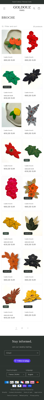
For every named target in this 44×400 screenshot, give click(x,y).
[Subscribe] (37, 352)
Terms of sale (28, 392)
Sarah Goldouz (21, 389)
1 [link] (16, 328)
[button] (4, 8)
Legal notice (38, 392)
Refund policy (24, 395)
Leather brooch (8, 57)
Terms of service (12, 395)
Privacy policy (34, 395)
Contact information (15, 392)
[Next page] (27, 328)
